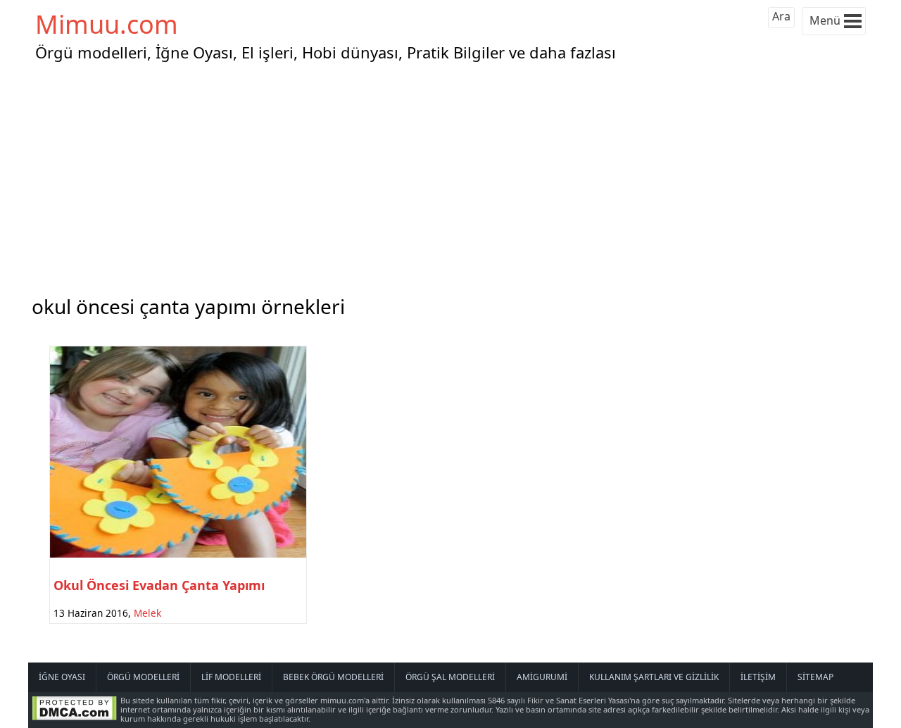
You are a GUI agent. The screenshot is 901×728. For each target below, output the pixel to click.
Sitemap (815, 677)
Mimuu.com (106, 24)
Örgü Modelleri (143, 677)
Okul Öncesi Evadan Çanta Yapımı (159, 585)
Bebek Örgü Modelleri (333, 677)
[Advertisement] (450, 175)
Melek (147, 613)
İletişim (758, 677)
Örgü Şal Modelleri (450, 677)
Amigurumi (542, 677)
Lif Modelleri (231, 677)
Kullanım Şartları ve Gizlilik (654, 677)
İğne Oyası (62, 677)
